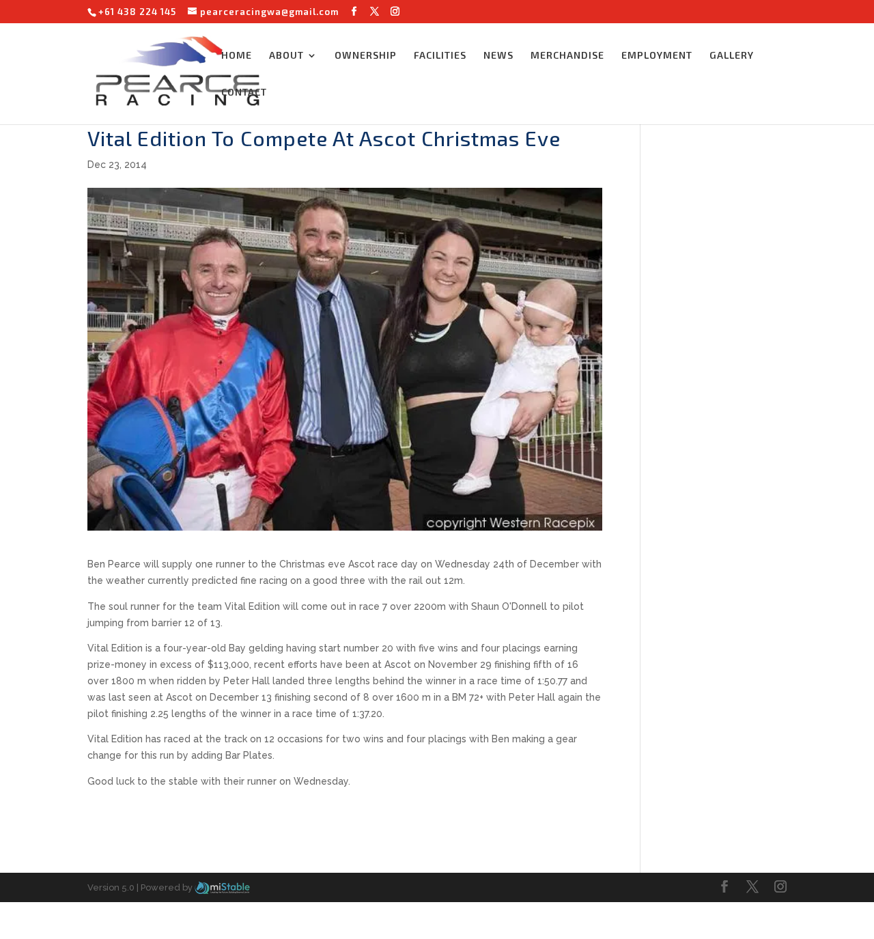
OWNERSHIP (366, 56)
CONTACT (244, 92)
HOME (236, 56)
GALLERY (731, 56)
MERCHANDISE (567, 56)
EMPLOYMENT (656, 56)
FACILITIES (440, 56)
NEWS (498, 56)
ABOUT (286, 56)
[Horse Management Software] (222, 887)
